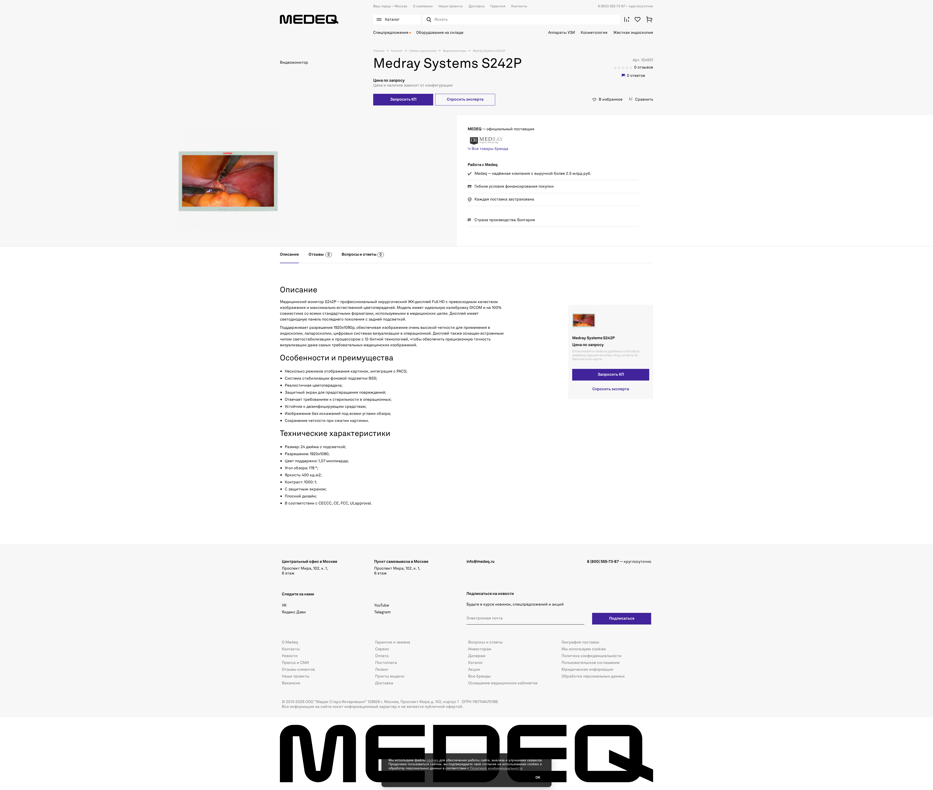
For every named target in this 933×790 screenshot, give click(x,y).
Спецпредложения (390, 33)
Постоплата (386, 663)
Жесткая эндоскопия (633, 33)
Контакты (519, 6)
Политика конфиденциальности (592, 656)
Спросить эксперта (465, 100)
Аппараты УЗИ (561, 33)
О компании (423, 6)
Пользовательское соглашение (591, 663)
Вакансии (291, 683)
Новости (290, 656)
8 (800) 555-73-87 (611, 6)
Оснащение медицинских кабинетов (502, 683)
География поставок (580, 642)
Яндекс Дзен (294, 612)
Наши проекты (451, 6)
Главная (379, 51)
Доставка (476, 6)
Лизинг (382, 670)
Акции (474, 670)
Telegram (382, 612)
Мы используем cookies (584, 649)
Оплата (382, 656)
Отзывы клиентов (298, 670)
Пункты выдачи (389, 676)
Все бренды (479, 676)
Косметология (594, 33)
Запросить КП (403, 100)
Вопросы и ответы (485, 642)
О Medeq (290, 642)
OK (538, 777)
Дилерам (476, 656)
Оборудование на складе (439, 33)
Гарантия (497, 6)
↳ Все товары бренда (488, 149)
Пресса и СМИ (295, 663)
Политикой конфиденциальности (496, 768)
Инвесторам (479, 649)
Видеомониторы (454, 51)
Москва (390, 6)
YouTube (381, 606)
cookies (433, 760)
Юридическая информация (587, 670)
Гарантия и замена (392, 642)
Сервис (382, 649)
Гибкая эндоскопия (422, 51)
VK (284, 606)
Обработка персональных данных (593, 676)
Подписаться (621, 619)
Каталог (396, 51)
